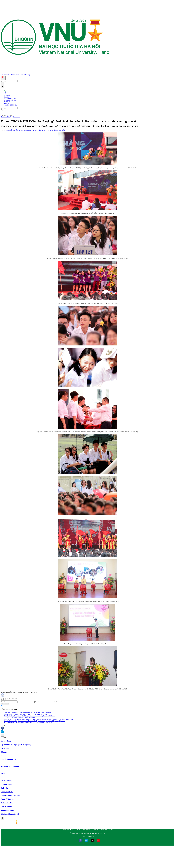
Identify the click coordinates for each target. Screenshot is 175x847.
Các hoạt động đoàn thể (10, 814)
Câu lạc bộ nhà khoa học (10, 795)
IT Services (22, 75)
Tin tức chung (17, 117)
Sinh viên (7, 101)
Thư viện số (4, 75)
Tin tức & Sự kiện (6, 117)
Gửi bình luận (5, 703)
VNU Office (11, 75)
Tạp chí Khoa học (7, 799)
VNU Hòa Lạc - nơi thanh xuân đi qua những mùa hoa (20, 717)
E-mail (17, 75)
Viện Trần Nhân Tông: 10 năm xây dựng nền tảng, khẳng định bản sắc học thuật (27, 712)
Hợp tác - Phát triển (8, 759)
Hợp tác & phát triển (10, 100)
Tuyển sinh (5, 748)
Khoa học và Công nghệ (10, 766)
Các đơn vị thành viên (10, 105)
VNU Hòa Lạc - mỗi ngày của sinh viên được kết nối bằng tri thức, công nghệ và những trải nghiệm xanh (34, 721)
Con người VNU (7, 792)
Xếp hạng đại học (7, 810)
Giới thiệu (7, 95)
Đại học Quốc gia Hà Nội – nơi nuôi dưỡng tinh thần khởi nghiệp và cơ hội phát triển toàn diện (34, 130)
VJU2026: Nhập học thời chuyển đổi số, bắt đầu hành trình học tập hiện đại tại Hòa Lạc (29, 716)
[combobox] (3, 78)
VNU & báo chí (6, 807)
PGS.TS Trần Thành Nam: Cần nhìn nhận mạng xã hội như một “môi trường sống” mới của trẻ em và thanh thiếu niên (38, 719)
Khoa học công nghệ (10, 98)
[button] (87, 728)
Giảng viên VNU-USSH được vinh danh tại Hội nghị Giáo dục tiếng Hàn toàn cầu (28, 722)
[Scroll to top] (2, 818)
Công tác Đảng (6, 784)
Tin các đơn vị (6, 781)
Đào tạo (6, 97)
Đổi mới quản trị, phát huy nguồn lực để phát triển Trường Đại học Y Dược (26, 714)
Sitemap (27, 75)
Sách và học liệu (7, 803)
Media (3, 773)
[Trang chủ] (55, 73)
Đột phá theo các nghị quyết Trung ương (16, 745)
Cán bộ (6, 103)
